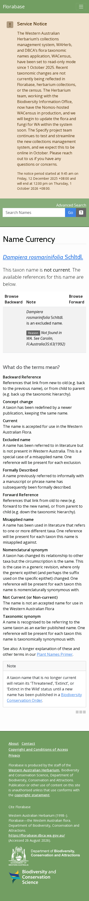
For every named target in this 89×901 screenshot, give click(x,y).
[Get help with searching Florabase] (81, 212)
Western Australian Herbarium (34, 770)
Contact (28, 743)
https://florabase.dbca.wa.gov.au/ (37, 835)
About (14, 743)
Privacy (14, 755)
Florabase (14, 6)
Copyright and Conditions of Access (38, 749)
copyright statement (32, 795)
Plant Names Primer (55, 654)
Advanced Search (71, 205)
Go (70, 212)
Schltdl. (43, 256)
